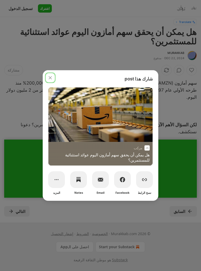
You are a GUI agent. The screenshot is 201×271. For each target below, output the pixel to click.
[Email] (100, 179)
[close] (50, 78)
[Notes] (78, 179)
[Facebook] (122, 179)
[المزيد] (56, 179)
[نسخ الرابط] (144, 179)
